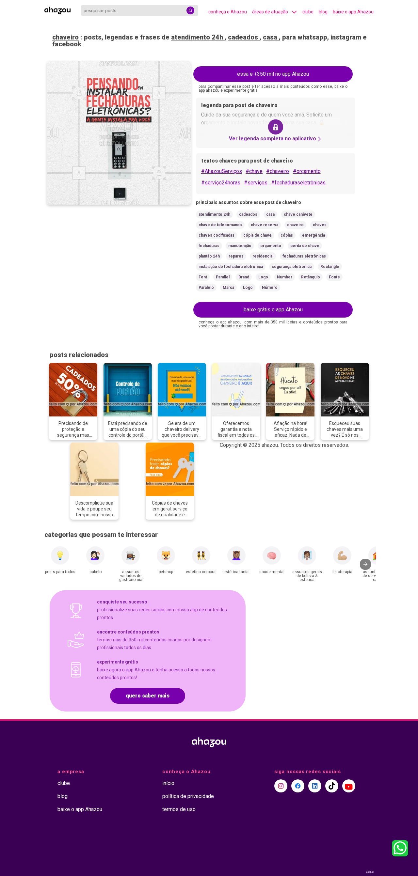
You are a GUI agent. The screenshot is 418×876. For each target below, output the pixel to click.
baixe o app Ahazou (353, 11)
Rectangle (329, 266)
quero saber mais (147, 696)
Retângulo (310, 277)
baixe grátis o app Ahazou (273, 309)
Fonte (334, 277)
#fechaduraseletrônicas (298, 183)
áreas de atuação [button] (270, 11)
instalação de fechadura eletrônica (231, 266)
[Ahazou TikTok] (331, 785)
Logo (263, 277)
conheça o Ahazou (227, 11)
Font (203, 277)
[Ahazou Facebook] (297, 785)
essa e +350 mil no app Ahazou (273, 74)
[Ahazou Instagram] (280, 785)
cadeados (244, 37)
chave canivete (298, 214)
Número (270, 287)
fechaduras (209, 245)
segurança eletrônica (292, 266)
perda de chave (304, 245)
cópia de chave (257, 235)
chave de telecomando (220, 225)
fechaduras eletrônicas (304, 256)
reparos (236, 256)
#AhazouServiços (221, 171)
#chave (254, 171)
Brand (243, 277)
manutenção (239, 245)
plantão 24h (209, 256)
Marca (228, 287)
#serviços (255, 183)
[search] (190, 10)
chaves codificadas (216, 235)
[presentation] (365, 564)
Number (284, 277)
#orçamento (307, 171)
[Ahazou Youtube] (348, 785)
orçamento (270, 245)
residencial (262, 256)
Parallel (223, 277)
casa (271, 37)
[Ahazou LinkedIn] (314, 785)
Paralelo (206, 287)
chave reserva (264, 225)
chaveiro (65, 37)
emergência (313, 235)
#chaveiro (277, 171)
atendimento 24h (198, 37)
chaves (320, 225)
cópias (287, 235)
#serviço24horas (220, 183)
